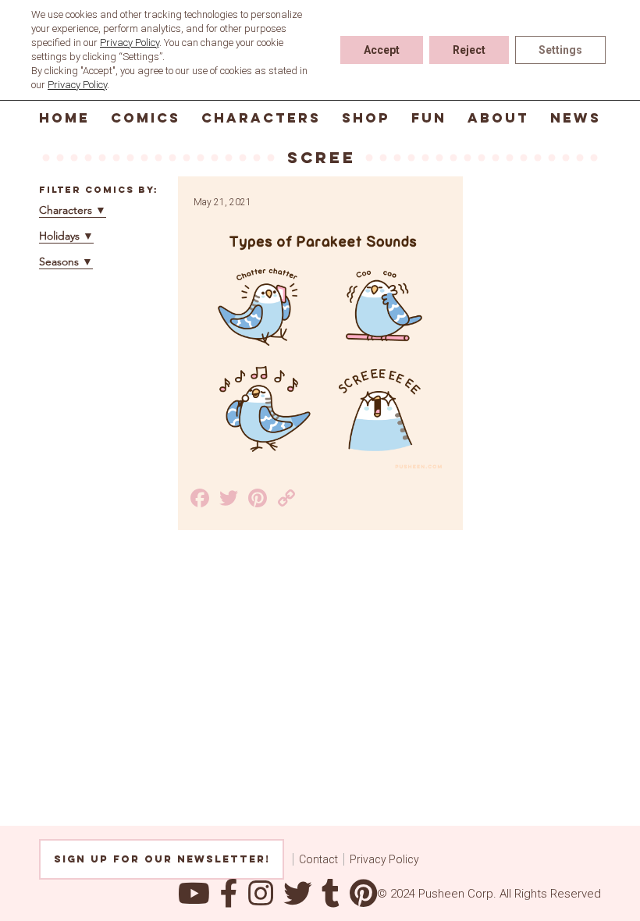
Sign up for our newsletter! (162, 859)
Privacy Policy (384, 859)
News (575, 117)
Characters (261, 117)
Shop (366, 117)
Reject (469, 50)
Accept (382, 50)
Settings (560, 50)
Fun (428, 117)
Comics (145, 117)
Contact (318, 859)
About (498, 117)
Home (64, 117)
